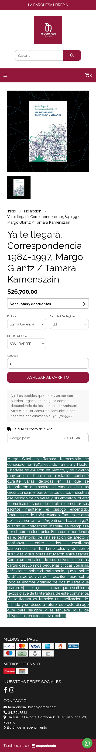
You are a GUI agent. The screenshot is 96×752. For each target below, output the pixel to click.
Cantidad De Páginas (62, 316)
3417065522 (17, 712)
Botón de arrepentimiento (26, 727)
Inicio (12, 211)
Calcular (72, 438)
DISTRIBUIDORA (17, 336)
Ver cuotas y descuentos (30, 304)
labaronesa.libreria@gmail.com (32, 707)
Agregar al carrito (48, 377)
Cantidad (12, 355)
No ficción (33, 211)
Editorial (12, 316)
